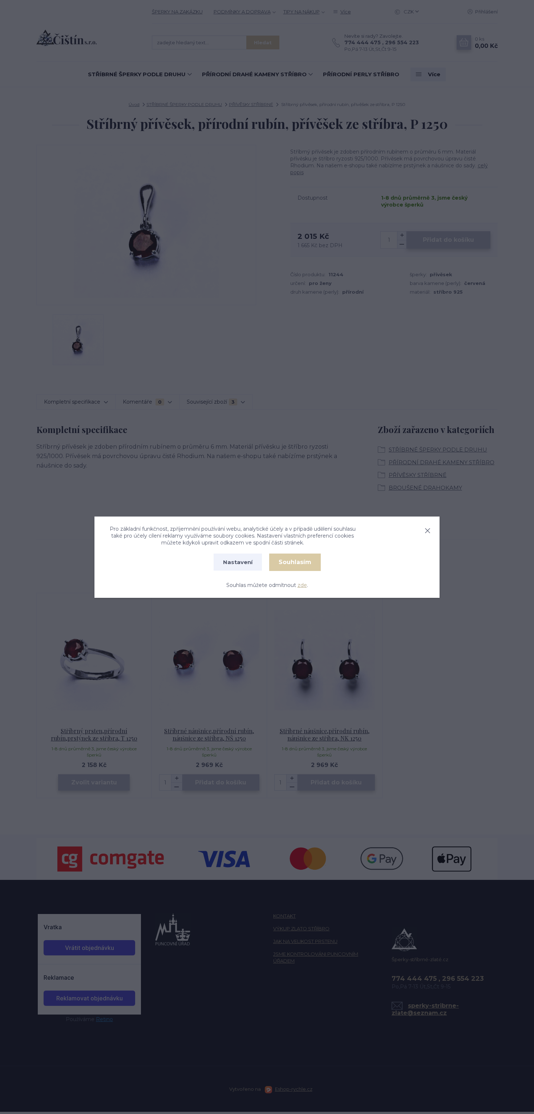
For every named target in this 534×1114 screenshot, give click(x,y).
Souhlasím (295, 562)
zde (302, 585)
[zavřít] (427, 529)
